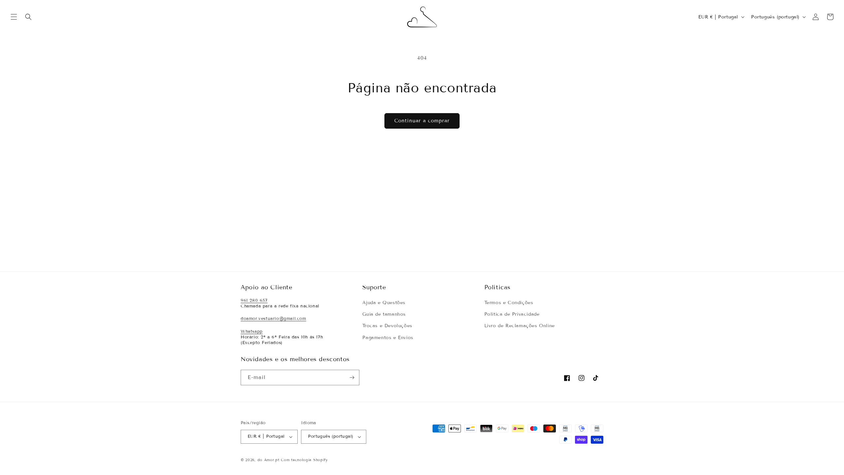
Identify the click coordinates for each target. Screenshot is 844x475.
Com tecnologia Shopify (304, 460)
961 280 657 (254, 300)
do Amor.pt (268, 460)
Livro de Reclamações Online (519, 326)
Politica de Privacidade (512, 314)
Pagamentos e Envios (387, 337)
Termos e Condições (508, 302)
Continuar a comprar (422, 121)
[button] (14, 17)
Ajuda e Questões (384, 302)
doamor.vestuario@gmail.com (273, 318)
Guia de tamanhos (384, 314)
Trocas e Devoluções (387, 326)
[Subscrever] (352, 377)
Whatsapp (252, 331)
